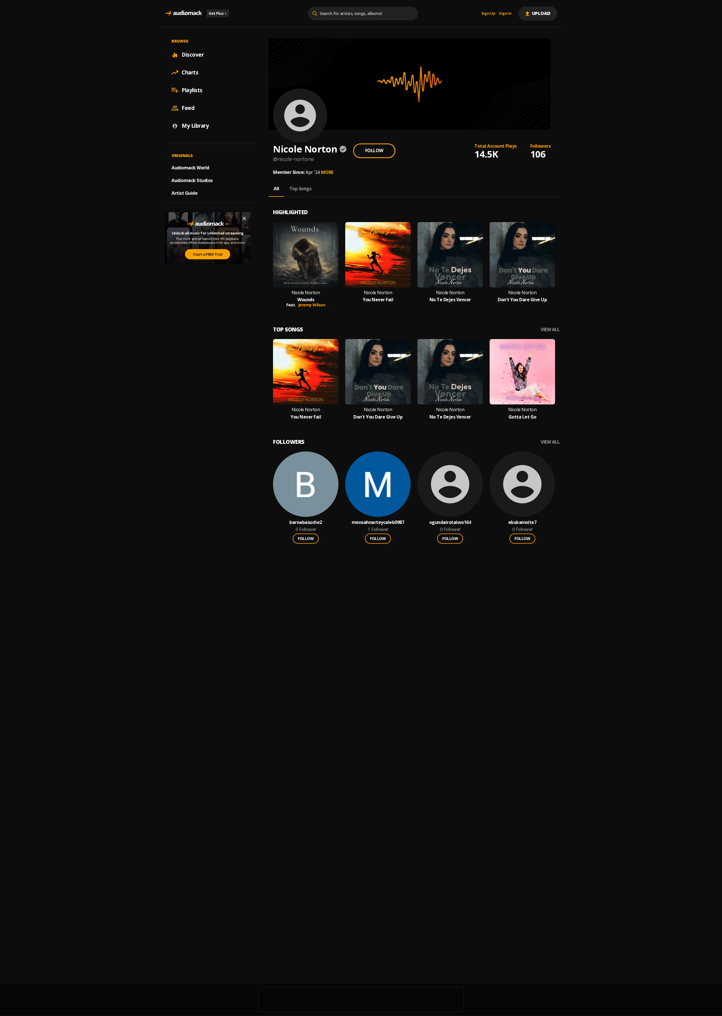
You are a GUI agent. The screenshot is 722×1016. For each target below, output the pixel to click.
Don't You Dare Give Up (522, 300)
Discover (193, 54)
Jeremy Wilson (311, 304)
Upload (541, 13)
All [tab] (276, 188)
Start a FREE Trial (207, 254)
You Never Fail (378, 300)
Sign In (505, 13)
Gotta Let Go (522, 417)
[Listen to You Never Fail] (378, 254)
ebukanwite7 (522, 522)
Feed (188, 108)
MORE (327, 172)
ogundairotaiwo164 (450, 522)
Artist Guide (184, 193)
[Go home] (183, 13)
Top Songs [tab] (300, 188)
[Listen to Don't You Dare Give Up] (522, 254)
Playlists (192, 90)
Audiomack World (190, 168)
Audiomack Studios (192, 180)
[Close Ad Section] (244, 218)
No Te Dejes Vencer (450, 300)
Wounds (305, 300)
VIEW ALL (550, 330)
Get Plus (218, 13)
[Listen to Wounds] (305, 254)
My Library (195, 125)
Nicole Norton (306, 293)
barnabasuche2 (305, 522)
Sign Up (488, 13)
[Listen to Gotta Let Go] (522, 371)
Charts (190, 72)
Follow (374, 150)
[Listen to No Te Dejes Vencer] (450, 254)
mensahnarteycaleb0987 (378, 522)
